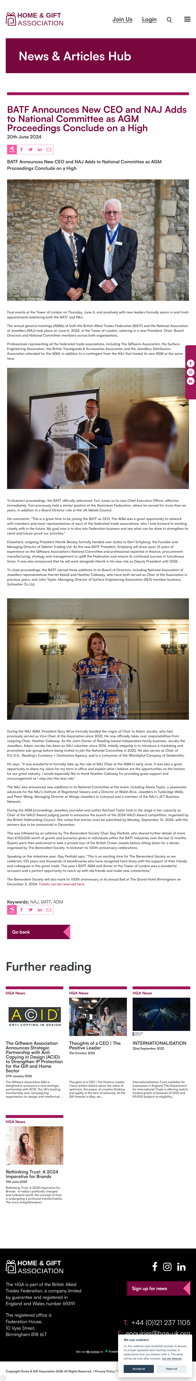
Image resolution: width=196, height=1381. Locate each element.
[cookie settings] (3, 1377)
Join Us (122, 19)
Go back (21, 932)
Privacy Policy (105, 1371)
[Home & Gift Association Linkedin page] (181, 1266)
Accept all (139, 1368)
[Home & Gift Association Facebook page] (154, 1266)
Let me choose (172, 1358)
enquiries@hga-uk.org (158, 1333)
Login (149, 19)
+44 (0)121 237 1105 (160, 1322)
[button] (187, 19)
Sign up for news (149, 1288)
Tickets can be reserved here (61, 884)
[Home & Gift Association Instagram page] (167, 1266)
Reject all (171, 1368)
